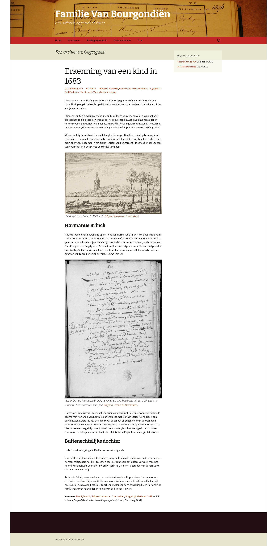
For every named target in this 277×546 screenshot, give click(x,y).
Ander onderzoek (122, 40)
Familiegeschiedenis (97, 40)
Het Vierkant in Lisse (186, 66)
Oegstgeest (154, 88)
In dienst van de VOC (187, 61)
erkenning (113, 88)
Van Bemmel (86, 92)
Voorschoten (99, 92)
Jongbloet (142, 88)
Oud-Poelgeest (72, 92)
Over (140, 40)
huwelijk (132, 88)
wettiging (111, 92)
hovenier (123, 88)
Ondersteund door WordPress (69, 539)
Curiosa (92, 88)
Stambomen (74, 40)
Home (58, 40)
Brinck (104, 88)
